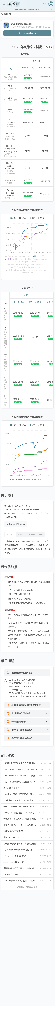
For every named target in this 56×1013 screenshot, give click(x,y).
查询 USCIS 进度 (25, 33)
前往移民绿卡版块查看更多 (26, 887)
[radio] (11, 218)
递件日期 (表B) (38, 218)
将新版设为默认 (33, 9)
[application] (27, 248)
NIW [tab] (41, 534)
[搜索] (44, 3)
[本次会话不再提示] (51, 9)
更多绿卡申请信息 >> (16, 524)
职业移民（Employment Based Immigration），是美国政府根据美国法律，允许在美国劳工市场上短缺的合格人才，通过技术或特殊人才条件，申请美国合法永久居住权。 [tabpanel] (27, 547)
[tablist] (24, 534)
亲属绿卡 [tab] (21, 534)
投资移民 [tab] (32, 534)
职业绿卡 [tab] (10, 534)
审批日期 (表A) (20, 218)
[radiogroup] (27, 218)
